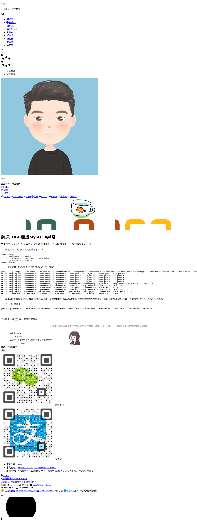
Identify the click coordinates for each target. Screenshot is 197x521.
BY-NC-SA (62, 471)
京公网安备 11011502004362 (18, 491)
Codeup (44, 196)
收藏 (11, 32)
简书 (36, 196)
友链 (11, 42)
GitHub (7, 196)
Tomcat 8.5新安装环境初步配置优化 (18, 482)
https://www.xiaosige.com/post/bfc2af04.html (37, 467)
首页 (11, 19)
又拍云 (73, 196)
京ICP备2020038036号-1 (42, 491)
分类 (12, 26)
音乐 (11, 35)
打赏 (4, 350)
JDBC (6, 475)
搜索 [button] (11, 45)
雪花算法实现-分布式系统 (14, 478)
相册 (11, 39)
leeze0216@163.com (42, 485)
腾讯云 (63, 196)
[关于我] (49, 174)
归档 (13, 29)
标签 (12, 22)
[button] (98, 14)
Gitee (28, 196)
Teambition (18, 196)
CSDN (54, 196)
